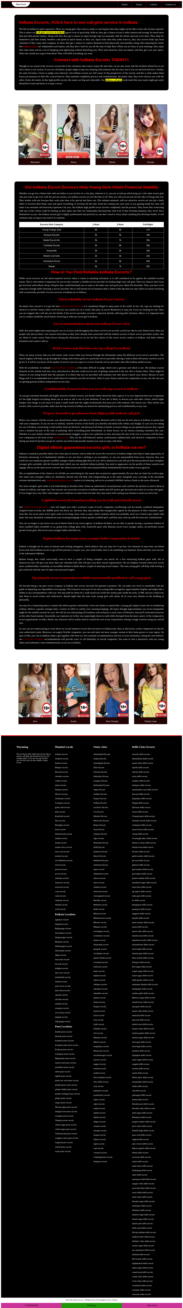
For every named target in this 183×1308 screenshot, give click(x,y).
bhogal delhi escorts (140, 803)
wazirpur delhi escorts (141, 1290)
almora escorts (100, 878)
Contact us (170, 4)
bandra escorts (61, 763)
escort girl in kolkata (33, 639)
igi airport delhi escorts (141, 891)
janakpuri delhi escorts (141, 909)
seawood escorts (62, 887)
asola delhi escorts (139, 776)
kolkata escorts (61, 437)
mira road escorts (62, 852)
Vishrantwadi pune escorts (66, 1134)
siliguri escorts (100, 1122)
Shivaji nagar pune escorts (66, 1107)
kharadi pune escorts (63, 1036)
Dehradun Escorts (101, 776)
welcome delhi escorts (141, 1294)
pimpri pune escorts (63, 1098)
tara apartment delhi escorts (143, 1250)
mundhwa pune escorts (64, 1067)
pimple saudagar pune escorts (67, 1094)
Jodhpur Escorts (100, 794)
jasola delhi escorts (140, 927)
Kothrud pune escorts (64, 1049)
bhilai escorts (99, 909)
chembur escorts (62, 776)
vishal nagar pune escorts (65, 1129)
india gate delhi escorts (141, 896)
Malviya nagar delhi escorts (143, 998)
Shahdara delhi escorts (141, 1210)
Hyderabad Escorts (101, 785)
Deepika (150, 162)
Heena (73, 162)
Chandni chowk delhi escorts (144, 821)
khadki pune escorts (63, 1032)
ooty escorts (99, 1086)
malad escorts (60, 843)
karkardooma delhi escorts (143, 945)
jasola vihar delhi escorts (142, 931)
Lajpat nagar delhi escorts (143, 971)
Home (125, 4)
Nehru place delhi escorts (142, 1077)
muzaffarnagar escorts (103, 1055)
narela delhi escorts (140, 1073)
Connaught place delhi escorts (144, 838)
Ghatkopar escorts (62, 798)
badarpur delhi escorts (141, 785)
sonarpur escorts (62, 1008)
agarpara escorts (62, 920)
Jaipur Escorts (99, 790)
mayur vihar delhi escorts (142, 1011)
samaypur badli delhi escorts (144, 1179)
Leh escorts (98, 1033)
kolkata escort (30, 46)
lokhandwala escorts (63, 834)
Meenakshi (35, 162)
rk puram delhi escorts (141, 1157)
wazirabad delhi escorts (142, 1285)
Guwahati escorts (101, 962)
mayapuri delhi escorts (141, 1006)
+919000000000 (31, 1305)
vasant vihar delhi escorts (142, 1277)
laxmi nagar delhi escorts (142, 975)
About (139, 4)
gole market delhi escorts (142, 869)
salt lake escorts (61, 999)
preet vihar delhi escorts (142, 1126)
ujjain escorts (99, 1144)
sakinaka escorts (62, 878)
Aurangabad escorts (102, 896)
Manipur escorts (100, 1037)
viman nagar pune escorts (65, 1125)
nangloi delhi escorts (140, 1064)
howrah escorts (61, 964)
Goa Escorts (99, 812)
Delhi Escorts (99, 847)
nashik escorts (99, 1073)
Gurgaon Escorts (100, 781)
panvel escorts (61, 869)
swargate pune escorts (64, 1116)
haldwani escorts (100, 967)
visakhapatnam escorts (103, 1157)
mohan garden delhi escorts (143, 1033)
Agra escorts (99, 838)
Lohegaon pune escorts (64, 1054)
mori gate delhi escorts (141, 1042)
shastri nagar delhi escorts (143, 1219)
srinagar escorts (100, 1130)
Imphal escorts (100, 975)
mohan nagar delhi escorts (143, 1037)
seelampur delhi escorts (142, 1206)
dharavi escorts (61, 794)
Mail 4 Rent (152, 1305)
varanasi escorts (100, 1153)
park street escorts (62, 990)
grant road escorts (62, 807)
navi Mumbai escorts (63, 860)
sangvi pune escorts (63, 1103)
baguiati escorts (61, 924)
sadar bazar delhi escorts (142, 1166)
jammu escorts (100, 998)
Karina (73, 721)
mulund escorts (61, 856)
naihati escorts (61, 982)
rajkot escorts (99, 1104)
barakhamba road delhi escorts (145, 790)
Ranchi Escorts (100, 856)
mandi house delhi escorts (143, 1002)
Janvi (35, 721)
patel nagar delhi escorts (142, 1113)
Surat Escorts (99, 829)
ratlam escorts (99, 1108)
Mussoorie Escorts (101, 821)
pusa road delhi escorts (141, 1135)
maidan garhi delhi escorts (143, 993)
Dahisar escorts (61, 790)
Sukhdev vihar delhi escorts (143, 1241)
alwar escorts (99, 883)
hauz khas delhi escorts (142, 887)
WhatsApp (91, 1305)
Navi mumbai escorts (102, 1077)
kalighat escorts (61, 968)
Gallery (153, 4)
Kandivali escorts (62, 816)
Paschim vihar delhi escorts (143, 1108)
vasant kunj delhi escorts (142, 1272)
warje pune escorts (63, 1151)
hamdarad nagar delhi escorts (144, 883)
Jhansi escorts (99, 1002)
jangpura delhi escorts (141, 914)
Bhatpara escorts (62, 942)
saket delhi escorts (139, 1175)
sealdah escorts (61, 1004)
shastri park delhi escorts (142, 1223)
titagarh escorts (61, 1017)
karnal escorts (99, 1011)
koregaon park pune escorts (66, 1045)
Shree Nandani (112, 721)
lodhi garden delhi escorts (143, 980)
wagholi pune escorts (64, 1142)
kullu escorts (99, 1024)
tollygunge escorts (62, 1021)
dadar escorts (60, 785)
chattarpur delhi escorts (142, 825)
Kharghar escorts (62, 825)
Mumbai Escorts (100, 816)
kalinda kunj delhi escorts (143, 936)
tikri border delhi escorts (142, 1259)
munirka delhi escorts (141, 1051)
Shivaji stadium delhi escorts (144, 1232)
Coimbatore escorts (102, 936)
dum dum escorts (62, 959)
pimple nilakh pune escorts (66, 1089)
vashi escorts (60, 896)
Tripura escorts (100, 1139)
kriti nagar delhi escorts (142, 967)
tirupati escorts (100, 1135)
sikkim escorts (99, 1117)
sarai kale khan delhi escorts (144, 1188)
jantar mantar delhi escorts (143, 922)
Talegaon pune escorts (64, 1120)
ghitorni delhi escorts (141, 865)
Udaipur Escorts (100, 834)
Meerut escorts (100, 1042)
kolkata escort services (71, 306)
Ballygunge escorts (63, 928)
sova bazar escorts (62, 1013)
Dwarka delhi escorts (141, 852)
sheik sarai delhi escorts (142, 1228)
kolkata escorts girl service (37, 507)
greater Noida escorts (102, 958)
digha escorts (60, 955)
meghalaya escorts (101, 1046)
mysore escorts (100, 1060)
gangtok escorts (100, 949)
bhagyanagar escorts (63, 937)
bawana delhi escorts (141, 794)
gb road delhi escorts (141, 860)
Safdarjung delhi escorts (142, 1170)
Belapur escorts (61, 767)
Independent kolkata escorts (59, 480)
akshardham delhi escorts (142, 759)
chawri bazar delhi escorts (143, 829)
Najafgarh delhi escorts (141, 1055)
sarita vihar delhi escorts (142, 1197)
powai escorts (60, 874)
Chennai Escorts (100, 772)
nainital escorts (100, 1068)
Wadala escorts (61, 905)
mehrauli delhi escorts (141, 1015)
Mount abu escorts (101, 1051)
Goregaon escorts (62, 803)
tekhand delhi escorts (141, 1254)
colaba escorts (61, 781)
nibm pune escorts (62, 1072)
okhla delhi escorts (140, 1086)
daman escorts (99, 940)
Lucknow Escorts (101, 807)
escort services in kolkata (63, 368)
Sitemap (114, 1300)
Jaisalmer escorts (101, 989)
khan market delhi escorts (143, 958)
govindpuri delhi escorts (142, 874)
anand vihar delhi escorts (142, 763)
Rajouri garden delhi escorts (144, 1148)
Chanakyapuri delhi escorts (143, 816)
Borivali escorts (61, 772)
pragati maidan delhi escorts (144, 1122)
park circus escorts (63, 986)
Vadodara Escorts (101, 865)
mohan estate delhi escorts (143, 1029)
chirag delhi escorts (140, 834)
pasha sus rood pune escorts (67, 1080)
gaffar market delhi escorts (143, 856)
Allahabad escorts (101, 874)
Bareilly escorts (100, 900)
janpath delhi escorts (140, 918)
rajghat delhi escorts (140, 1139)
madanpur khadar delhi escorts (145, 984)
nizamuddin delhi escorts (142, 1082)
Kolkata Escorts (100, 803)
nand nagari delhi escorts (142, 1060)
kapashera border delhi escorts (145, 940)
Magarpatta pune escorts (65, 1058)
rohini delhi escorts (140, 1161)
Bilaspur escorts (100, 927)
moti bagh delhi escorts (142, 1046)
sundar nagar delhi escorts (143, 1246)
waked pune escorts (63, 1147)
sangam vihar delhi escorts (143, 1184)
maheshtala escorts (63, 977)
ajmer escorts (99, 869)
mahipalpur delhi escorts (142, 989)
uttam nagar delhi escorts (142, 1268)
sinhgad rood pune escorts (66, 1111)
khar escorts (60, 821)
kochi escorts (99, 1015)
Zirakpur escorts (100, 1161)
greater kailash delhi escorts (143, 878)
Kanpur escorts (100, 1006)
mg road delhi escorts (141, 1020)
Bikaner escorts (100, 922)
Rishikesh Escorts (101, 860)
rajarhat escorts (61, 995)
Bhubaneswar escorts (102, 918)
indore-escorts (99, 980)
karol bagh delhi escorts (142, 949)
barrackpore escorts (63, 933)
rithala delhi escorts (140, 1153)
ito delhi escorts (138, 900)
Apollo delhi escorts (140, 767)
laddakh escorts (100, 1029)
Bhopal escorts (100, 914)
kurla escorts (60, 829)
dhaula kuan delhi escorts (142, 847)
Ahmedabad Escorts (102, 754)
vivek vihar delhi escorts (142, 1281)
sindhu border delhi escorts (143, 1237)
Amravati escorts (101, 891)
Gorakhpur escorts (101, 953)
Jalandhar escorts (101, 993)
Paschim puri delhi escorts (143, 1104)
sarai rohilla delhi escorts (142, 1192)
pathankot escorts (101, 1091)
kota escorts (98, 1020)
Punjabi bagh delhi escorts (143, 1130)
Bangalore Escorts (105, 1300)
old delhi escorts (139, 1091)
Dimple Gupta (151, 721)
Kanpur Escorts (100, 798)
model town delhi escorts (142, 1024)
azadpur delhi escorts (141, 781)
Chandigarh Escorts (102, 763)
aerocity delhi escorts (141, 754)
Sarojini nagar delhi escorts (143, 1201)
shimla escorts (99, 1113)
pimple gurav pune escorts (66, 1085)
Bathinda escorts (100, 905)
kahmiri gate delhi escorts (143, 953)
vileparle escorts (62, 900)
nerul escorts (60, 865)
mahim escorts (61, 838)
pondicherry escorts (102, 1095)
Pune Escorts (99, 767)
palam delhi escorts (140, 1099)
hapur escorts (99, 971)
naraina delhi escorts (140, 1068)
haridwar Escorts (100, 852)
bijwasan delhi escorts (141, 807)
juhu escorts (60, 812)
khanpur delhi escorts (141, 962)
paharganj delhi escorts (141, 1095)
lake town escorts (62, 973)
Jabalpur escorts (100, 984)
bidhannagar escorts (63, 946)
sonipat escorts (100, 1126)
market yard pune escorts (65, 1063)
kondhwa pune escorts (64, 1041)
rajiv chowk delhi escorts (142, 1144)
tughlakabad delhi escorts (142, 1263)
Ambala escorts (100, 887)
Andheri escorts (61, 759)
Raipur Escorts (100, 825)
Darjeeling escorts (101, 945)
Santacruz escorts (62, 883)
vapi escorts (98, 1148)
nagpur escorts (100, 1064)
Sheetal (112, 162)
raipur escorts (99, 1099)
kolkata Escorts (100, 759)
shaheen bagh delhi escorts (143, 1215)
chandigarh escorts (101, 931)
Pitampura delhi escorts (142, 1117)
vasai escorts (60, 891)
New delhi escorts (101, 1082)
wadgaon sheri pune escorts (66, 1138)
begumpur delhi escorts (142, 798)
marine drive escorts (63, 847)
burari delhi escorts (140, 812)
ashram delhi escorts (140, 772)
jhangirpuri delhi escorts (142, 905)
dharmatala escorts (63, 951)
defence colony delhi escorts (144, 843)
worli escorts (60, 909)
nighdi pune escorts (63, 1076)
